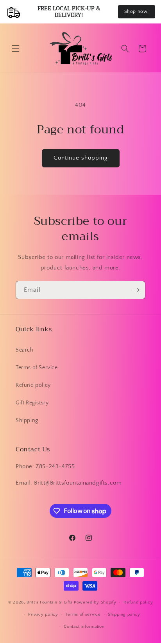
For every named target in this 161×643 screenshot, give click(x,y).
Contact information (84, 626)
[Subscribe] (136, 290)
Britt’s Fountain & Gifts (50, 602)
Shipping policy (124, 614)
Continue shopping (81, 157)
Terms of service (82, 614)
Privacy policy (43, 614)
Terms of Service (37, 368)
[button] (15, 48)
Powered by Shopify (95, 602)
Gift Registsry (32, 403)
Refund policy (33, 385)
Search (25, 350)
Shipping (27, 420)
